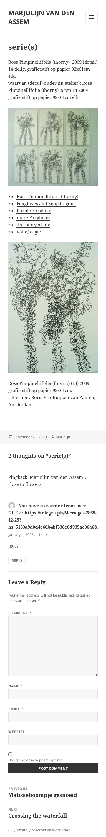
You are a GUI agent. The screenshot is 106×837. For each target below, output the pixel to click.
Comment (19, 612)
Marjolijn (63, 436)
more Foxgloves (33, 217)
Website (16, 731)
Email (15, 708)
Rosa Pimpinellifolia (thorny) (47, 196)
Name (15, 685)
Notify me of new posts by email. (37, 760)
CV (10, 830)
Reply (16, 560)
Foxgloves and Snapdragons (46, 203)
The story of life (33, 224)
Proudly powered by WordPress (43, 830)
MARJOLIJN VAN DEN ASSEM (41, 17)
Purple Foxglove (33, 210)
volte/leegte (29, 232)
